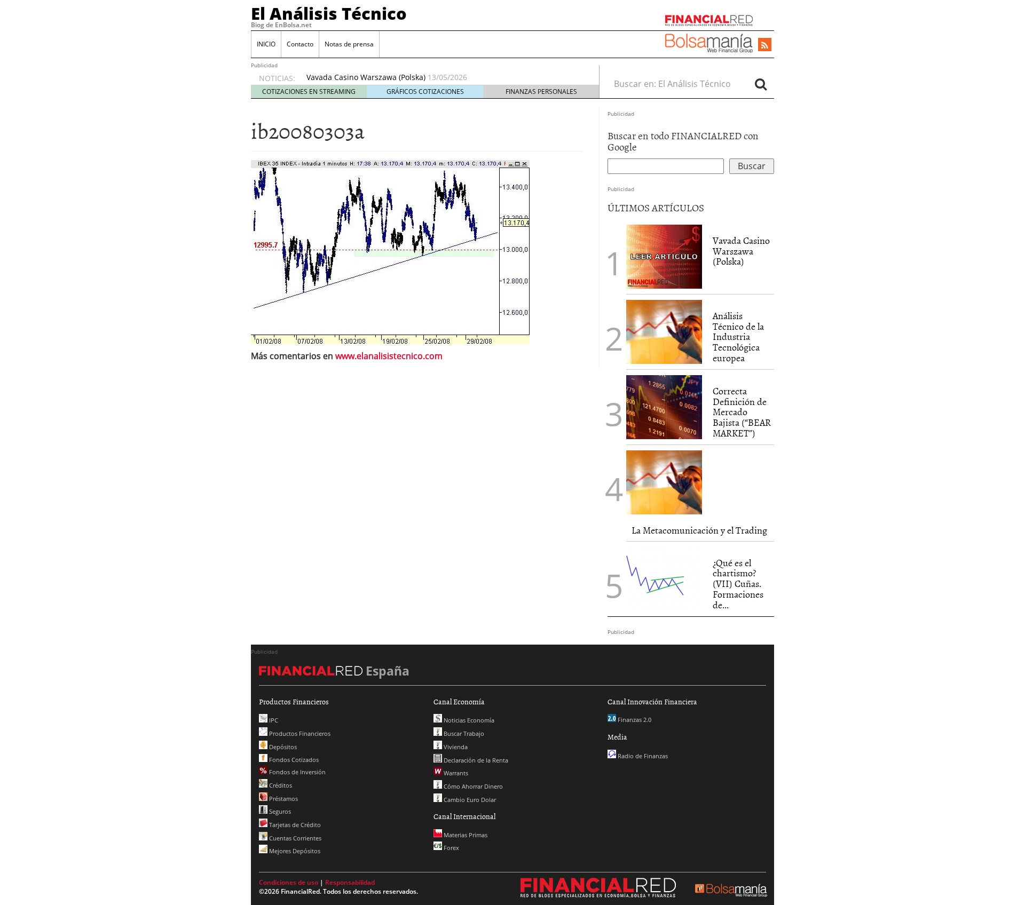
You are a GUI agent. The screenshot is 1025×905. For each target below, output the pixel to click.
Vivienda (455, 747)
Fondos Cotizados (293, 760)
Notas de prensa (349, 44)
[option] (442, 77)
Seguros (279, 811)
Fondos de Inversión (296, 772)
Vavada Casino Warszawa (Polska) (365, 77)
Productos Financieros (298, 733)
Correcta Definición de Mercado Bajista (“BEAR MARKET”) (742, 412)
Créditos (279, 785)
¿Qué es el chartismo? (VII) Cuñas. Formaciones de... (738, 583)
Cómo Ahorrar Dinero (472, 786)
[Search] (761, 84)
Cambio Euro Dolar (469, 800)
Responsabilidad (350, 882)
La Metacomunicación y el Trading (699, 530)
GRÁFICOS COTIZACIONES (425, 91)
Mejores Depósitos (293, 851)
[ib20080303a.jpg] (390, 251)
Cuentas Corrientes (294, 838)
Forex (450, 848)
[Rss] (764, 45)
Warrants (455, 773)
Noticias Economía (468, 720)
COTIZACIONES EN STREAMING (309, 91)
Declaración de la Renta (475, 760)
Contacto (300, 44)
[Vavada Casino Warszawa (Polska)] (664, 255)
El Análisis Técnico (329, 13)
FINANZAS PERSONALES (541, 91)
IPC (272, 720)
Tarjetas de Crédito (294, 825)
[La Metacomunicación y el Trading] (664, 482)
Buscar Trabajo (463, 733)
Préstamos (282, 799)
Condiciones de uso (288, 882)
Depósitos (282, 747)
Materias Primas (464, 835)
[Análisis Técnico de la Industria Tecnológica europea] (664, 332)
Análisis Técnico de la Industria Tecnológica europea (738, 336)
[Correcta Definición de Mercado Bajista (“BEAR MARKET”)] (664, 407)
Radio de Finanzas (642, 756)
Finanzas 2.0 (633, 720)
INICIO (266, 44)
